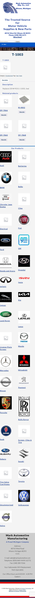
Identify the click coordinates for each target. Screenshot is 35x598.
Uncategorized (9, 75)
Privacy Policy (22, 589)
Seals (20, 75)
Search (17, 41)
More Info (3, 115)
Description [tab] (5, 80)
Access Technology (26, 588)
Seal (17, 75)
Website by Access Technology (17, 591)
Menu (5, 44)
